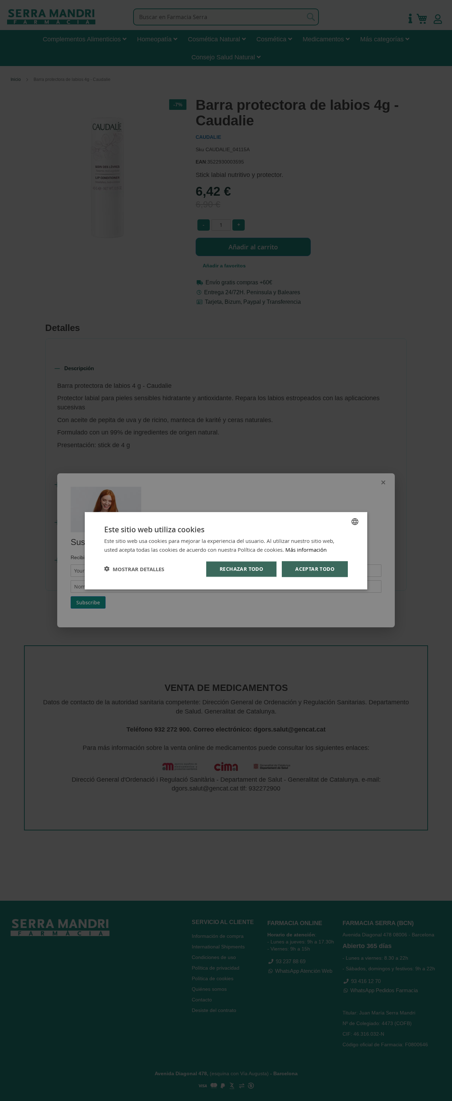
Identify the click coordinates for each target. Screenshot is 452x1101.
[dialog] (226, 550)
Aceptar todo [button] (314, 568)
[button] (134, 569)
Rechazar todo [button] (241, 568)
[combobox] (354, 521)
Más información (306, 549)
